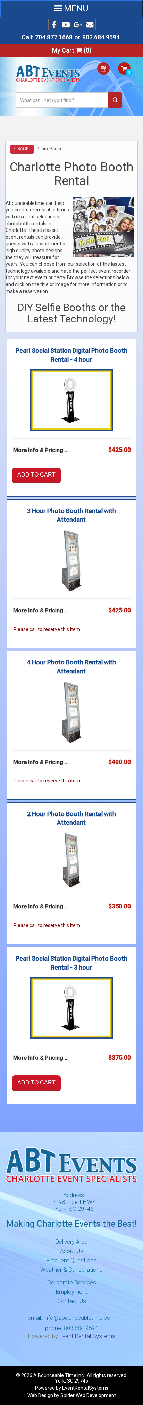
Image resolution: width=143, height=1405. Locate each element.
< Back (21, 148)
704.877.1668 (54, 37)
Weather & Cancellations (71, 1269)
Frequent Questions (71, 1260)
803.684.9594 (101, 37)
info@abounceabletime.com (79, 1317)
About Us (71, 1250)
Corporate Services (71, 1282)
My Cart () (71, 50)
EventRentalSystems (85, 1388)
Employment (71, 1291)
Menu (75, 8)
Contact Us (71, 1301)
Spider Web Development (88, 1395)
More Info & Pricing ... (41, 450)
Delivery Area (71, 1241)
